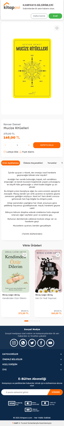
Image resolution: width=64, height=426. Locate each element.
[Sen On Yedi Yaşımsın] (48, 271)
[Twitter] (32, 343)
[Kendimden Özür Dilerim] (15, 271)
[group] (32, 68)
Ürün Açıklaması (10, 163)
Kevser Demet (12, 124)
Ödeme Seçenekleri (33, 163)
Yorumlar (52, 163)
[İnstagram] (14, 343)
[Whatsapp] (23, 343)
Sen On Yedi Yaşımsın (45, 298)
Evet (55, 16)
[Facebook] (41, 343)
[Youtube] (50, 343)
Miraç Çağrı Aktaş (11, 295)
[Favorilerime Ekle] (25, 255)
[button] (26, 320)
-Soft (15, 423)
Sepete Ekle (46, 145)
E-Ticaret (23, 423)
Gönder (56, 392)
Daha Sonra (39, 16)
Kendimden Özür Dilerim (14, 298)
